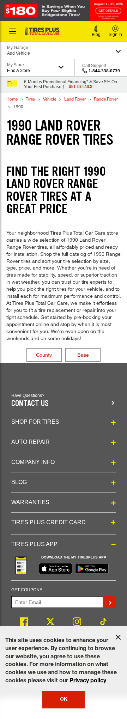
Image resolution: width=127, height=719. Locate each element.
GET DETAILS (80, 86)
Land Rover (75, 99)
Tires (30, 99)
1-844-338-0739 (104, 70)
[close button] (118, 637)
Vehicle (49, 99)
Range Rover (106, 99)
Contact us (30, 403)
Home (12, 99)
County (44, 355)
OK (63, 699)
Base (83, 355)
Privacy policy (87, 681)
